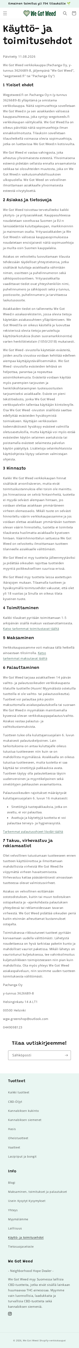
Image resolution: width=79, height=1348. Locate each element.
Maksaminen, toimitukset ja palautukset (37, 1192)
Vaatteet (14, 1147)
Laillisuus (15, 1228)
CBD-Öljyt (15, 1102)
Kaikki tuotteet (18, 1092)
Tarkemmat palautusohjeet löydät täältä (33, 832)
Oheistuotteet (18, 1138)
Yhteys (13, 1210)
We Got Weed (31, 1340)
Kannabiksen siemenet (25, 1120)
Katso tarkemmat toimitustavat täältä (31, 629)
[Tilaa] (66, 1055)
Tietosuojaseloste (21, 1246)
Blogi (11, 1182)
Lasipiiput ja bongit (22, 1156)
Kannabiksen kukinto (23, 1111)
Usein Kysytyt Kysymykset (26, 1201)
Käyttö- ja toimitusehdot (26, 1237)
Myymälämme (18, 1219)
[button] (5, 13)
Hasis (12, 1129)
